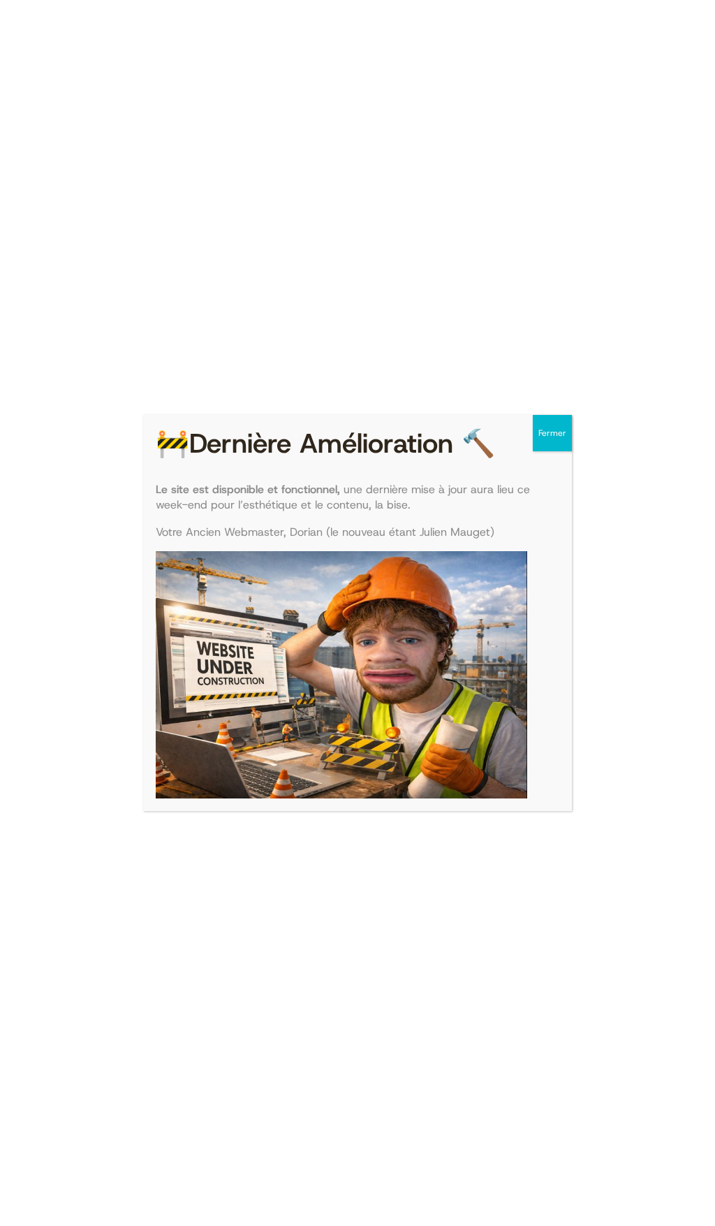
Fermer (552, 433)
